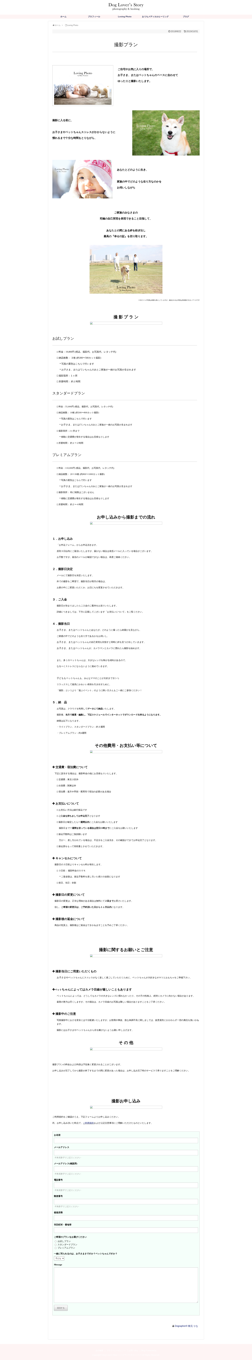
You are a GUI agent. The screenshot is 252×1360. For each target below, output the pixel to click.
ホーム (63, 16)
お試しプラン (64, 1241)
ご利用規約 (88, 1123)
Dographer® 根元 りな (186, 1326)
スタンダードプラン (67, 1244)
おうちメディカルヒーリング (155, 16)
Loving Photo (125, 16)
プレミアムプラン (66, 1247)
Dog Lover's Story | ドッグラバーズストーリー (122, 1355)
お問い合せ (133, 1350)
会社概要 (99, 1350)
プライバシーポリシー (115, 1350)
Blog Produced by (148, 1350)
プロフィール (94, 16)
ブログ (186, 16)
